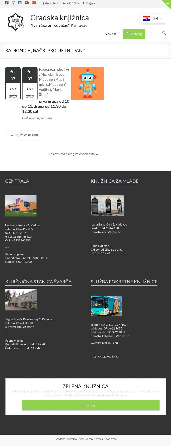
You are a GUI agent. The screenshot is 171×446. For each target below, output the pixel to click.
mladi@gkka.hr (111, 232)
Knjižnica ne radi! (25, 135)
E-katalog (134, 33)
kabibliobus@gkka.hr (115, 336)
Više (90, 405)
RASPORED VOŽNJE (104, 356)
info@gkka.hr (25, 236)
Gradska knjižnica (59, 17)
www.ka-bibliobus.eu (104, 343)
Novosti (110, 33)
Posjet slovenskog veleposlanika (73, 154)
